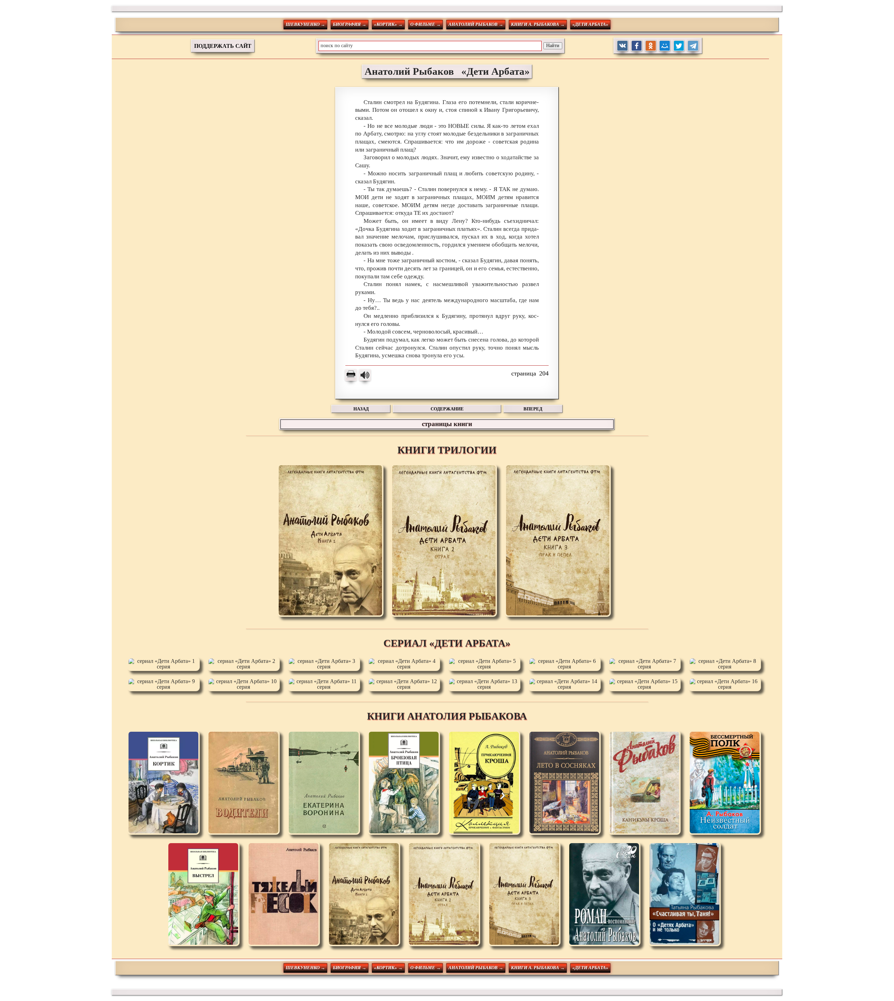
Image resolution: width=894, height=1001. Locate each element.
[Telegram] (693, 46)
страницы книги (447, 424)
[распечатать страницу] (351, 375)
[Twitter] (679, 46)
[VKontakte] (622, 46)
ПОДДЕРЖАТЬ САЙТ (222, 46)
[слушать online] (365, 375)
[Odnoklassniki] (651, 46)
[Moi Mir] (664, 46)
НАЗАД (361, 408)
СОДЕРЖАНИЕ (447, 408)
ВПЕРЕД (532, 408)
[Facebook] (637, 46)
